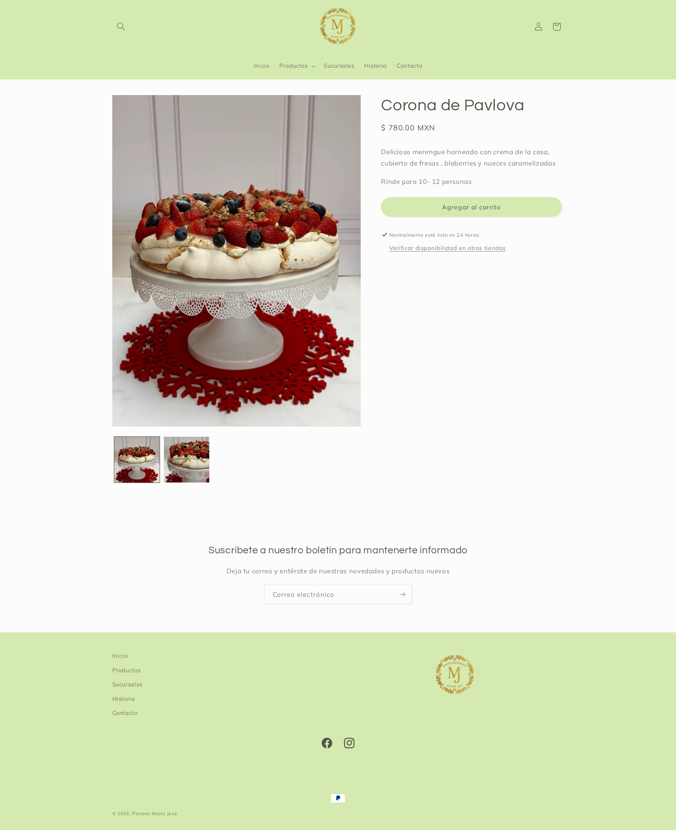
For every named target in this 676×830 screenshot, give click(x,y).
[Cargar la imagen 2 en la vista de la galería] (187, 460)
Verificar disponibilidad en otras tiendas (447, 248)
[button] (121, 27)
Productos (126, 669)
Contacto (125, 712)
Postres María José (154, 813)
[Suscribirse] (403, 594)
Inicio (120, 655)
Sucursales (127, 684)
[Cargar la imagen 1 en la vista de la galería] (137, 460)
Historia (123, 698)
